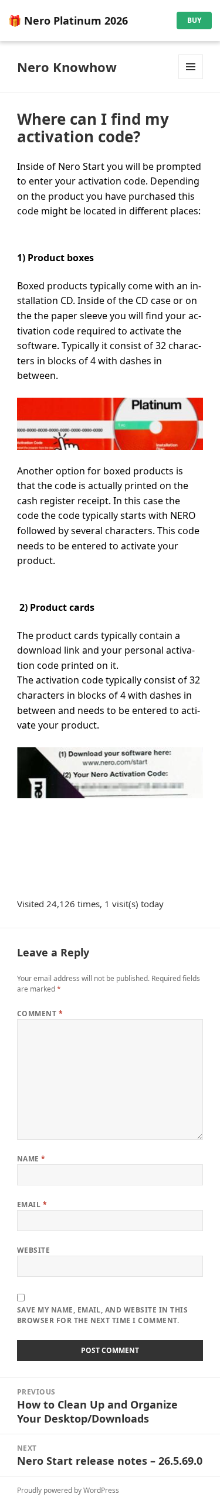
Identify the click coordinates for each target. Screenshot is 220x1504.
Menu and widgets (191, 78)
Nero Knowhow (67, 67)
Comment (40, 1013)
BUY (194, 20)
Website (33, 1250)
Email (32, 1204)
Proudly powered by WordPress (68, 1490)
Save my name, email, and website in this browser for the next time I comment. (102, 1315)
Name (31, 1159)
